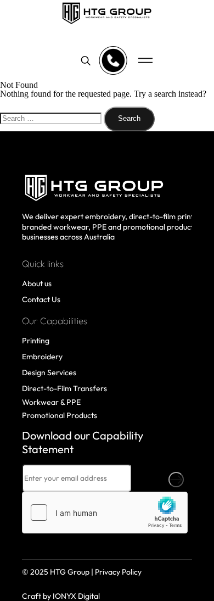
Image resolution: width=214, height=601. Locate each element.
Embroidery (42, 356)
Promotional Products (59, 415)
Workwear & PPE (51, 402)
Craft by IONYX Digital (61, 596)
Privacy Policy (118, 572)
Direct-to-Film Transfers (64, 388)
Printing (35, 341)
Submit (176, 479)
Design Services (49, 372)
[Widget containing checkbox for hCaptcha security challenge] (105, 512)
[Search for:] (52, 118)
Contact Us (41, 299)
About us (37, 283)
